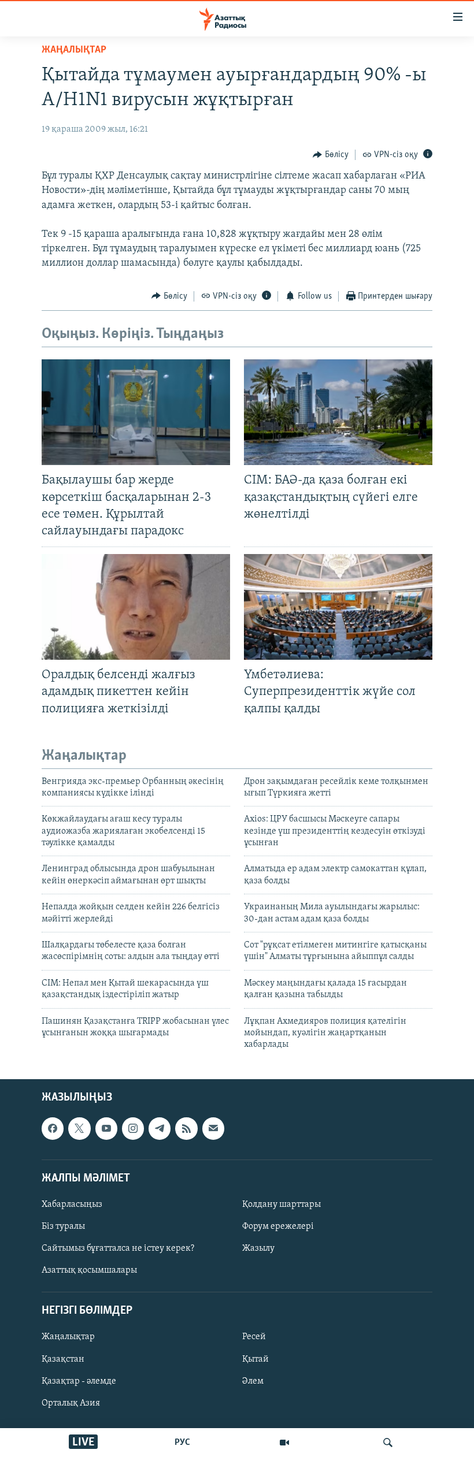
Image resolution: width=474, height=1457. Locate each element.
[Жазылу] (213, 1128)
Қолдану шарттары (281, 1204)
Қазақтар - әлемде (79, 1380)
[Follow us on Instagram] (133, 1128)
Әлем (253, 1380)
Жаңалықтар (68, 1336)
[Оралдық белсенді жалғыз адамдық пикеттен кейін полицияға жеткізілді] (136, 607)
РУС (182, 1442)
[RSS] (186, 1128)
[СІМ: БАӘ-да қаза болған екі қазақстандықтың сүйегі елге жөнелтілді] (338, 412)
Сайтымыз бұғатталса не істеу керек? (118, 1248)
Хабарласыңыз (72, 1204)
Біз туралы (63, 1226)
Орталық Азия (71, 1402)
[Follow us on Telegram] (160, 1128)
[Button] (331, 154)
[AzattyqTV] (284, 1442)
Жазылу (258, 1248)
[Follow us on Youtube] (106, 1128)
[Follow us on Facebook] (53, 1128)
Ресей (254, 1336)
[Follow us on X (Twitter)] (79, 1128)
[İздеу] (388, 1442)
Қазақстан (63, 1358)
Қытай (255, 1358)
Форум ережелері (278, 1226)
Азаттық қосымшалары (89, 1270)
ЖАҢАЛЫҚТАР (74, 50)
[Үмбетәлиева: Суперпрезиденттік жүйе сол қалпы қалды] (338, 607)
